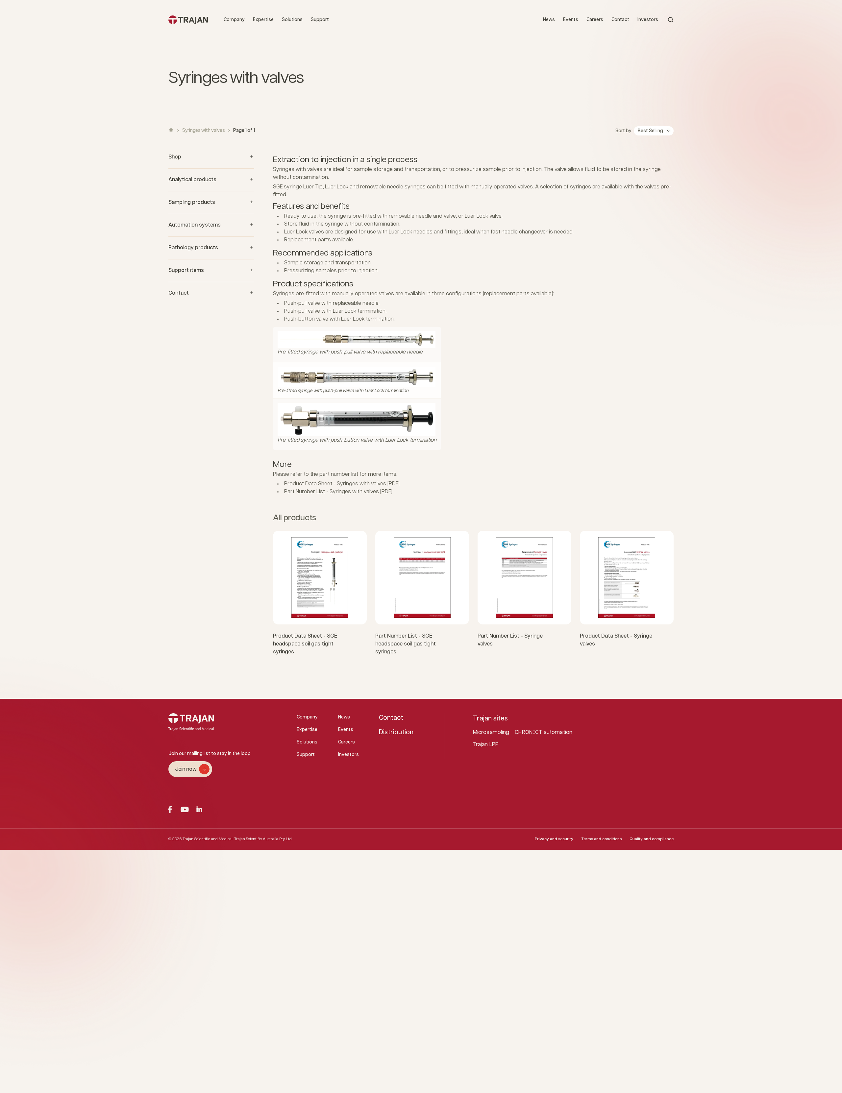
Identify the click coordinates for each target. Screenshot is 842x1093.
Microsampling (491, 732)
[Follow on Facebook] (169, 809)
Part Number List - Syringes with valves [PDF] (338, 492)
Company (234, 19)
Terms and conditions (601, 839)
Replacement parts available (318, 240)
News (549, 19)
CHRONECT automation (543, 732)
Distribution (396, 732)
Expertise (263, 19)
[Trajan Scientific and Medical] (188, 19)
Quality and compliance (652, 839)
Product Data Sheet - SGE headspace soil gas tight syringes (305, 644)
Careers (594, 19)
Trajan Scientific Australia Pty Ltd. (263, 839)
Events (570, 19)
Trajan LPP (486, 744)
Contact (620, 19)
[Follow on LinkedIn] (199, 809)
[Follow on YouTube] (184, 809)
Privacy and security (554, 839)
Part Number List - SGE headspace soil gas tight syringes (405, 644)
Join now (185, 769)
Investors (647, 19)
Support (320, 19)
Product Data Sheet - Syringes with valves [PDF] (342, 484)
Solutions (292, 19)
